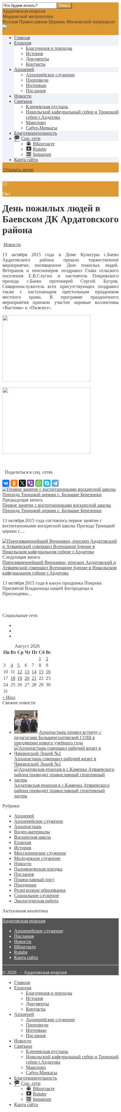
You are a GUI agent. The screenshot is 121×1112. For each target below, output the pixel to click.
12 (19, 671)
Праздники (25, 884)
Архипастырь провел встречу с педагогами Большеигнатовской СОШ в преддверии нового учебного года (57, 737)
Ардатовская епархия (23, 920)
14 (34, 671)
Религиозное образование (40, 890)
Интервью (36, 85)
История (34, 53)
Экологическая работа (36, 900)
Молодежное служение (37, 858)
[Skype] (47, 483)
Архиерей (24, 69)
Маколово (36, 122)
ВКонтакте (25, 946)
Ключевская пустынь (47, 106)
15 (41, 671)
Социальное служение (36, 895)
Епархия (22, 42)
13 (27, 671)
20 (27, 678)
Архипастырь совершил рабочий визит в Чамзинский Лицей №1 (55, 761)
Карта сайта (26, 159)
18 (13, 678)
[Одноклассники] (14, 483)
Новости (22, 95)
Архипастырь (27, 826)
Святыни (23, 101)
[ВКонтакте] (5, 483)
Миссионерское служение (40, 853)
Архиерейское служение (50, 74)
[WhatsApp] (38, 483)
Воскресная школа (32, 837)
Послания (36, 90)
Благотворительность (35, 133)
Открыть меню (17, 169)
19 (19, 678)
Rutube (21, 952)
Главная (22, 37)
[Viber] (30, 483)
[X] (22, 483)
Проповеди (37, 80)
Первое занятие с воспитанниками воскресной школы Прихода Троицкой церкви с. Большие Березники (56, 508)
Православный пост (34, 879)
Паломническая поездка (38, 868)
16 (48, 671)
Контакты (36, 64)
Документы (37, 58)
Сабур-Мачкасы (41, 127)
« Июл (8, 697)
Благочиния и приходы (49, 48)
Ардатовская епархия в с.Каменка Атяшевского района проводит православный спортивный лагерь (62, 790)
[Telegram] (55, 483)
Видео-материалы (32, 831)
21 (34, 678)
